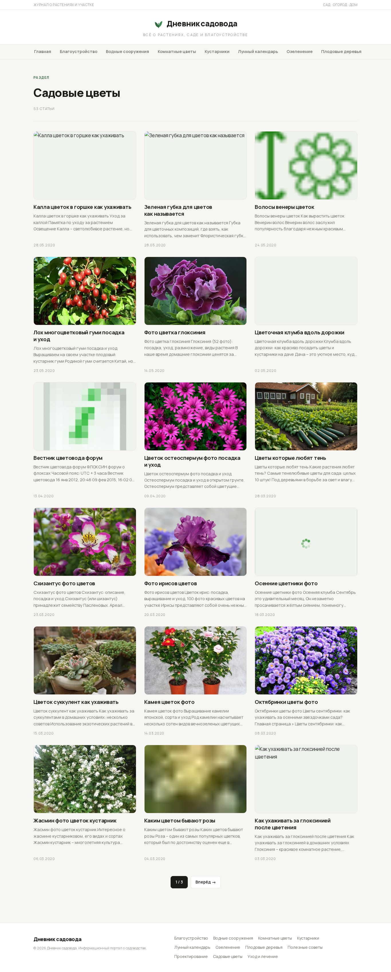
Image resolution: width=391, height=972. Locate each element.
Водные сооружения (127, 51)
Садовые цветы (227, 956)
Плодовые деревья (341, 51)
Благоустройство (78, 51)
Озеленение (300, 51)
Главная (42, 51)
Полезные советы (305, 947)
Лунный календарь (258, 51)
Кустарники (217, 51)
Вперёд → (206, 882)
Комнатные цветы (177, 51)
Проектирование (191, 956)
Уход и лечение (263, 956)
